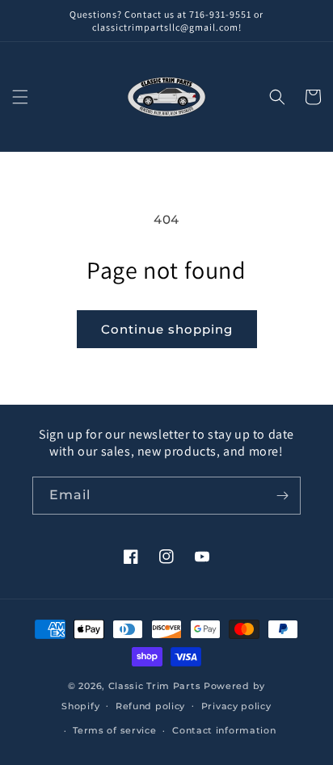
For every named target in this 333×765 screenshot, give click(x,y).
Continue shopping (167, 329)
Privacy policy (236, 706)
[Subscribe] (282, 496)
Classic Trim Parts (154, 685)
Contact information (224, 730)
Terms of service (114, 730)
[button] (20, 97)
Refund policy (150, 706)
